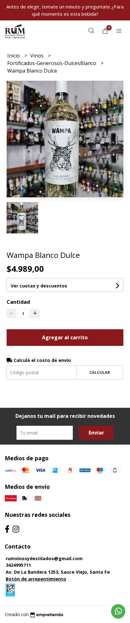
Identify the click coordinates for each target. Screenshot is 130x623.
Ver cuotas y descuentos (39, 286)
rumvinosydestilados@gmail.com (44, 558)
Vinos (37, 55)
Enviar (96, 432)
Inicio (14, 55)
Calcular (99, 372)
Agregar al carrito (65, 337)
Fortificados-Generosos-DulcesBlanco (52, 63)
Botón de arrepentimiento (36, 579)
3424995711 (18, 565)
